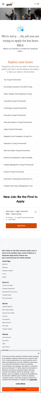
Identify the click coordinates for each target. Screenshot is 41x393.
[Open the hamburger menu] (3, 3)
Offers (3, 343)
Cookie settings (20, 383)
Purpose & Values (6, 295)
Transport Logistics (7, 329)
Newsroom (5, 267)
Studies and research (7, 270)
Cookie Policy (33, 379)
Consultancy (5, 340)
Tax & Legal (5, 350)
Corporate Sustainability (8, 288)
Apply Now (27, 226)
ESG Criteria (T (6, 347)
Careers (4, 277)
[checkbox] (35, 211)
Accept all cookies (20, 389)
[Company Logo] (11, 3)
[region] (20, 372)
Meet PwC (5, 264)
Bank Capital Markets (7, 310)
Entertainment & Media (8, 313)
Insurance (4, 316)
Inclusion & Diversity (7, 285)
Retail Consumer (6, 322)
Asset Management (7, 306)
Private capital (6, 319)
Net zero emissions (7, 298)
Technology (5, 325)
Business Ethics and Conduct (9, 292)
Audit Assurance (6, 337)
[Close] (38, 353)
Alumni (4, 274)
